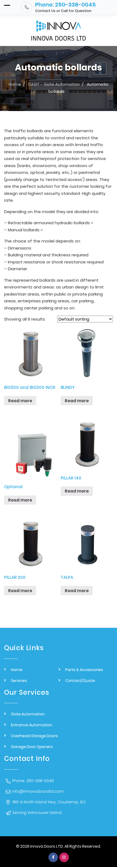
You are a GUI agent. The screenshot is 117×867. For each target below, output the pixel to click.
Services (19, 680)
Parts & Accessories (84, 669)
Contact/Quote (80, 680)
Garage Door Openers (32, 746)
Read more (20, 401)
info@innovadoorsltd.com (38, 791)
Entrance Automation (31, 725)
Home (16, 669)
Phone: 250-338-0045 (33, 780)
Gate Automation (28, 714)
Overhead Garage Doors (34, 736)
